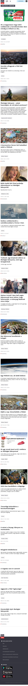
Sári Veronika (4, 577)
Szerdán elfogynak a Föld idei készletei (11, 67)
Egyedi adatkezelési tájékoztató (10, 654)
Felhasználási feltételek (9, 651)
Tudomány (3, 81)
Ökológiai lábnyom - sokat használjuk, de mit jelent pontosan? (14, 104)
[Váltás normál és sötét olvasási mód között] (10, 1)
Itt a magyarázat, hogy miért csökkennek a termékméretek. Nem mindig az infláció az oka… (14, 27)
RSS (3, 643)
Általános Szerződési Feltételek (10, 657)
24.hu (2, 76)
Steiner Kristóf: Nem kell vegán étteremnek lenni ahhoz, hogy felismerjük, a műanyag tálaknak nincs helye (13, 298)
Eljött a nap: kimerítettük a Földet (13, 412)
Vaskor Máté (4, 459)
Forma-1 (3, 235)
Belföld (3, 44)
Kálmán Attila (4, 268)
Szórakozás (4, 198)
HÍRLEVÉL (5, 646)
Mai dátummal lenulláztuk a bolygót (11, 337)
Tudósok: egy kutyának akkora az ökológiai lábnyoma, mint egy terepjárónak (13, 260)
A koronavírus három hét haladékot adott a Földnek (14, 146)
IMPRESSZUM (5, 648)
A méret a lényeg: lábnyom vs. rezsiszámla (12, 528)
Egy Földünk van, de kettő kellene (13, 376)
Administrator (4, 619)
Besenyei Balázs (5, 309)
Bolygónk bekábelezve (9, 550)
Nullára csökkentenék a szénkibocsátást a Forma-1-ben (12, 222)
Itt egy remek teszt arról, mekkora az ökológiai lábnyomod (13, 450)
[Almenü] (7, 1)
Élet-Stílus (4, 273)
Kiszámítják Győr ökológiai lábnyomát (10, 610)
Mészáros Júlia (4, 193)
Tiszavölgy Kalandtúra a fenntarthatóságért (9, 507)
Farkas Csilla (4, 538)
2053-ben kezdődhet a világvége (13, 486)
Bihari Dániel (4, 156)
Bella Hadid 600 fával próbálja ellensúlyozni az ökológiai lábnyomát (12, 185)
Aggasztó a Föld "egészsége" (11, 589)
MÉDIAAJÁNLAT (6, 659)
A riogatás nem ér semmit (10, 569)
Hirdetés (3, 39)
